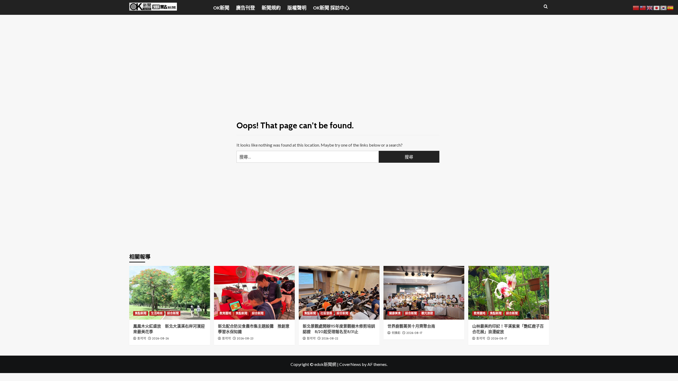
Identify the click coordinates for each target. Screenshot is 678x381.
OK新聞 (221, 8)
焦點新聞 (140, 313)
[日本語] (656, 7)
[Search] (545, 6)
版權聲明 (296, 8)
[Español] (670, 7)
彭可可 (141, 338)
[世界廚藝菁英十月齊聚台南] (423, 293)
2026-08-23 (245, 338)
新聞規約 (271, 8)
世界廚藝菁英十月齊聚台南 (411, 326)
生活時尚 (157, 313)
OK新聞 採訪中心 (331, 8)
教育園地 (225, 313)
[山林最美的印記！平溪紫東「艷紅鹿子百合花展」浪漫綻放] (508, 293)
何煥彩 (396, 332)
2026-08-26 (160, 338)
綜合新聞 (173, 313)
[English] (649, 7)
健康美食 (395, 313)
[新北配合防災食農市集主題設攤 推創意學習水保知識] (254, 293)
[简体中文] (636, 7)
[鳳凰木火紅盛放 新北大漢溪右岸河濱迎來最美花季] (169, 293)
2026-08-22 (330, 338)
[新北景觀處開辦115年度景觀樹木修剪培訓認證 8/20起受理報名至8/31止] (339, 293)
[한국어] (663, 7)
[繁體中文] (643, 7)
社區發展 (326, 313)
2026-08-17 (414, 333)
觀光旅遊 (427, 313)
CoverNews (350, 364)
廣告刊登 (245, 8)
